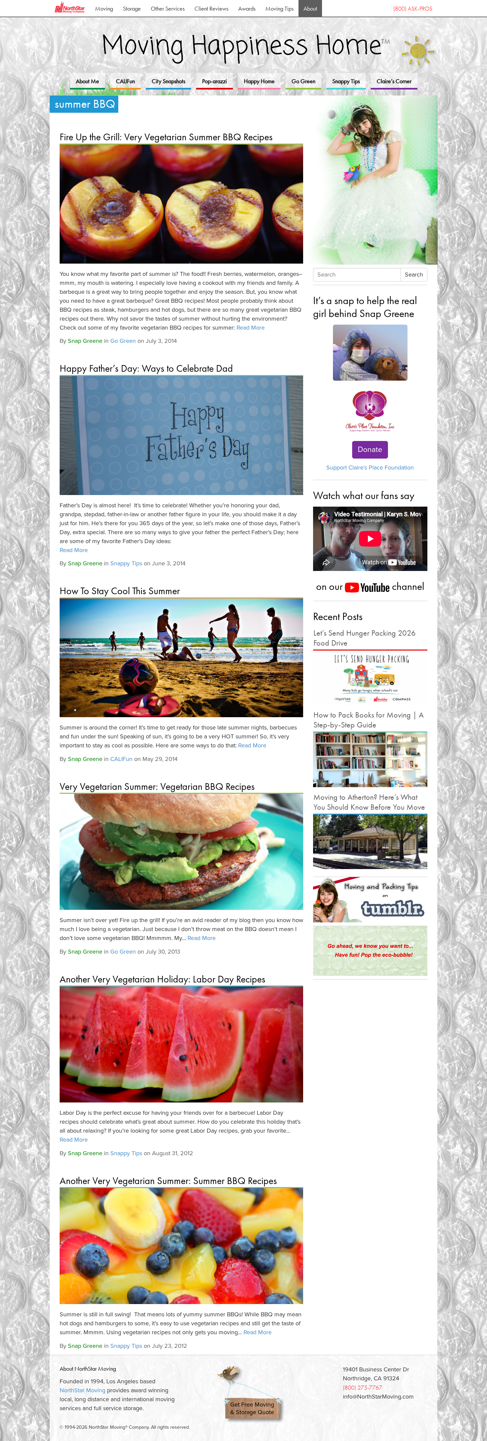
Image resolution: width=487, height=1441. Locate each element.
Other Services (168, 8)
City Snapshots (168, 81)
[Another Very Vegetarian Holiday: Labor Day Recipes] (181, 1044)
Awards (246, 8)
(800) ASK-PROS (412, 8)
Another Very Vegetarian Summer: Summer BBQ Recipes (168, 1180)
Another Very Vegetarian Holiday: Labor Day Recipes (162, 979)
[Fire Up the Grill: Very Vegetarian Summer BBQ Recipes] (181, 204)
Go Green (303, 81)
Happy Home (259, 81)
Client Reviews (211, 8)
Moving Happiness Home (246, 47)
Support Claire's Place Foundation (370, 467)
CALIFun (125, 81)
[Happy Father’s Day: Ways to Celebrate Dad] (181, 435)
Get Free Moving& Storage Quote (252, 1408)
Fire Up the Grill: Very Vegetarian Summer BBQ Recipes (166, 137)
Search (414, 274)
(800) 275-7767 (362, 1387)
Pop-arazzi (214, 81)
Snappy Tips (346, 81)
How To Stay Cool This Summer (120, 591)
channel (407, 586)
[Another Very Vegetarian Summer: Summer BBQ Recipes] (181, 1246)
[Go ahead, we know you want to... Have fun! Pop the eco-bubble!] (370, 951)
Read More (251, 327)
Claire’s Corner (394, 81)
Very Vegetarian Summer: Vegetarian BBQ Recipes (157, 786)
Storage (132, 8)
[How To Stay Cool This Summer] (181, 658)
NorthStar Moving (82, 1390)
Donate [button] (370, 449)
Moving (104, 8)
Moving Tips (279, 8)
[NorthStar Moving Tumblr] (370, 899)
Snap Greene (85, 341)
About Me (87, 81)
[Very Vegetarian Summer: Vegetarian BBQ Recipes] (181, 852)
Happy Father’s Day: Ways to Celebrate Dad (146, 368)
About (310, 8)
